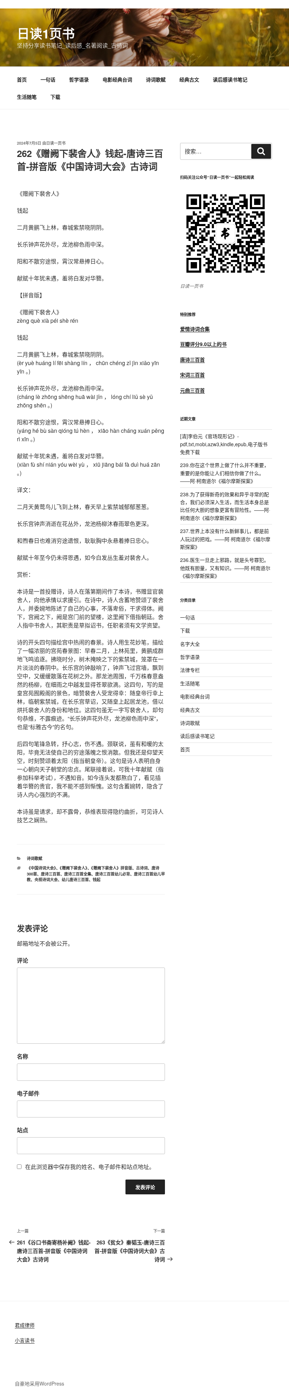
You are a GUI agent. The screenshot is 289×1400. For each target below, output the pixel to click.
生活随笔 (27, 96)
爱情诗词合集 (195, 328)
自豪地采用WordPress (39, 1383)
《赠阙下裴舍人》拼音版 (111, 868)
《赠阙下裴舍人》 (73, 868)
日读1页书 (46, 33)
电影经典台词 (117, 79)
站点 (22, 1130)
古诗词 (142, 868)
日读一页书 (56, 143)
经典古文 (189, 79)
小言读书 (25, 1340)
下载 (55, 96)
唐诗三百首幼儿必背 (112, 874)
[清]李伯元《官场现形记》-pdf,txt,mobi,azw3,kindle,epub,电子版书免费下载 (224, 443)
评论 (22, 960)
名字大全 (190, 643)
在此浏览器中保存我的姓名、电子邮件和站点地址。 (90, 1167)
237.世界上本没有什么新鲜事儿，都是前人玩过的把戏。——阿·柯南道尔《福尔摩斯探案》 (225, 538)
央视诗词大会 (46, 879)
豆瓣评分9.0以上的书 (203, 343)
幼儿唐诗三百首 (75, 879)
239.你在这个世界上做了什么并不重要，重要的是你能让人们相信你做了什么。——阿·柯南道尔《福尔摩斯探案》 (224, 472)
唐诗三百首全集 (77, 874)
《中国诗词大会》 (41, 868)
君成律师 (25, 1324)
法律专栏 (190, 669)
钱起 (96, 879)
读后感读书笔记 (230, 79)
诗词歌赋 (156, 79)
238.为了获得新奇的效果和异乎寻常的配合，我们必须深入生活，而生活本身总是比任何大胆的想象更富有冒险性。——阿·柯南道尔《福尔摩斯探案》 (225, 506)
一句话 (48, 79)
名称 (22, 1056)
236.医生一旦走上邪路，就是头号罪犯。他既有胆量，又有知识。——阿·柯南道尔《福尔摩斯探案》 (225, 567)
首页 (22, 79)
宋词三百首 (192, 374)
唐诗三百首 (50, 874)
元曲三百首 (192, 390)
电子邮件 (28, 1093)
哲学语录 (79, 79)
